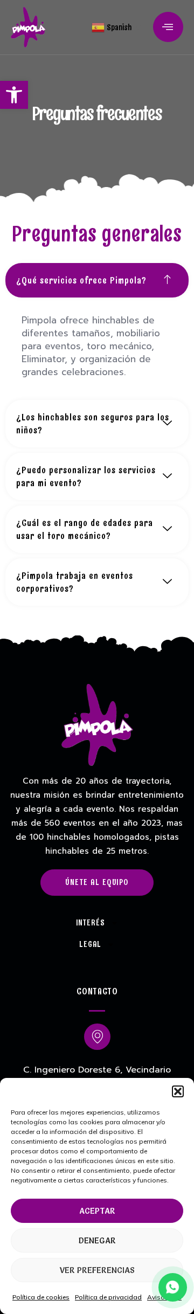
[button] (14, 95)
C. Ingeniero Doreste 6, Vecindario (97, 1069)
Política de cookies (41, 1297)
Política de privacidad (108, 1297)
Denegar (97, 1240)
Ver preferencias (97, 1270)
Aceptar (97, 1211)
